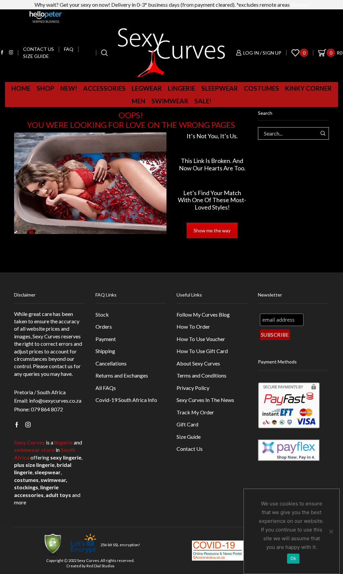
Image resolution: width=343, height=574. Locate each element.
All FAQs (105, 388)
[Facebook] (2, 52)
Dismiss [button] (300, 4)
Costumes (261, 88)
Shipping (105, 351)
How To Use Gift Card (202, 351)
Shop (45, 88)
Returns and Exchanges (121, 375)
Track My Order (195, 412)
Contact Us (190, 448)
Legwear (147, 88)
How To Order (193, 326)
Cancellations (111, 363)
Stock (102, 314)
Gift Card (187, 424)
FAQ (68, 49)
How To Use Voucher (201, 339)
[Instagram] (11, 52)
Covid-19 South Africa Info (126, 400)
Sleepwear (219, 88)
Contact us (38, 49)
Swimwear (169, 101)
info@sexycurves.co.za (55, 400)
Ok (293, 558)
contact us (61, 366)
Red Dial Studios (100, 566)
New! (68, 88)
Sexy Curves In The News (205, 400)
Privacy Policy (193, 388)
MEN (138, 101)
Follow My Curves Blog (203, 314)
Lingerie (181, 88)
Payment (105, 339)
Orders (103, 326)
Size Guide (36, 56)
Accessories (104, 88)
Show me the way (212, 230)
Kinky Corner (308, 88)
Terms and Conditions (201, 375)
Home (20, 88)
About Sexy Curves (198, 363)
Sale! (202, 101)
